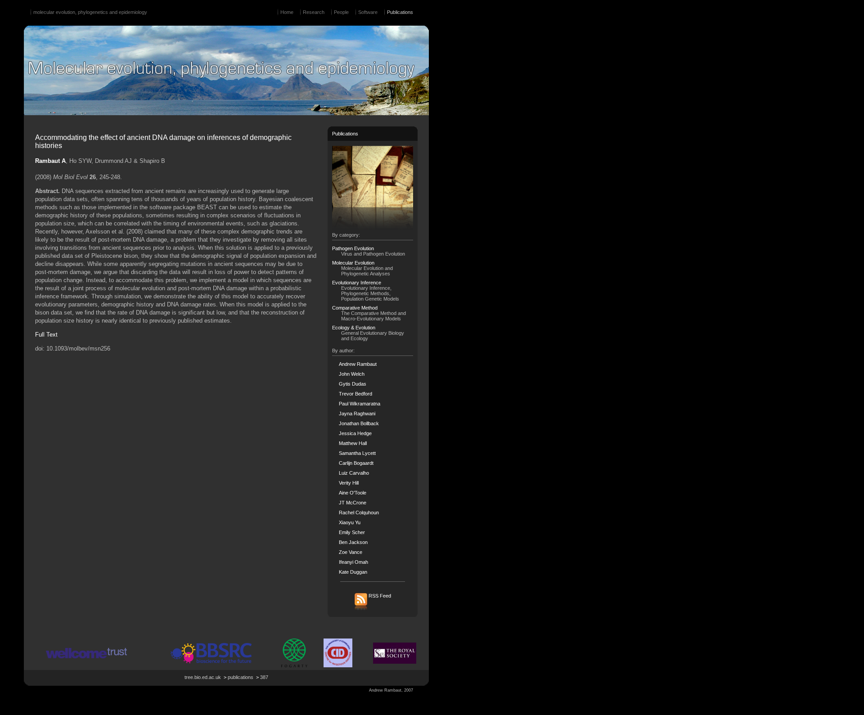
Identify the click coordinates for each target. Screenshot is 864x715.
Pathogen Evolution (353, 248)
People (341, 12)
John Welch (351, 374)
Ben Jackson (353, 542)
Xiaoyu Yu (349, 522)
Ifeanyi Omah (353, 562)
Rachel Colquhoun (359, 512)
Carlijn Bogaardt (356, 463)
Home (286, 12)
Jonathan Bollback (359, 423)
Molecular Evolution (353, 262)
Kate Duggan (353, 572)
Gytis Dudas (352, 384)
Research (313, 12)
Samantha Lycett (357, 453)
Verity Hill (349, 483)
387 (264, 677)
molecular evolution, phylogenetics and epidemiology (90, 12)
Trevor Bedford (355, 393)
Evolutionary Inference (356, 282)
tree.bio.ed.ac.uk (202, 677)
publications (240, 677)
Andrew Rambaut (358, 364)
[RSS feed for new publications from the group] (373, 609)
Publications (400, 12)
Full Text (46, 334)
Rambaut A (50, 160)
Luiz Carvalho (354, 473)
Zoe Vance (350, 552)
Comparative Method (355, 307)
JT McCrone (352, 502)
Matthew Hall (353, 443)
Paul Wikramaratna (359, 403)
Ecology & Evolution (353, 327)
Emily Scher (352, 532)
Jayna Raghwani (357, 413)
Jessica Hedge (355, 433)
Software (368, 12)
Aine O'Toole (352, 492)
